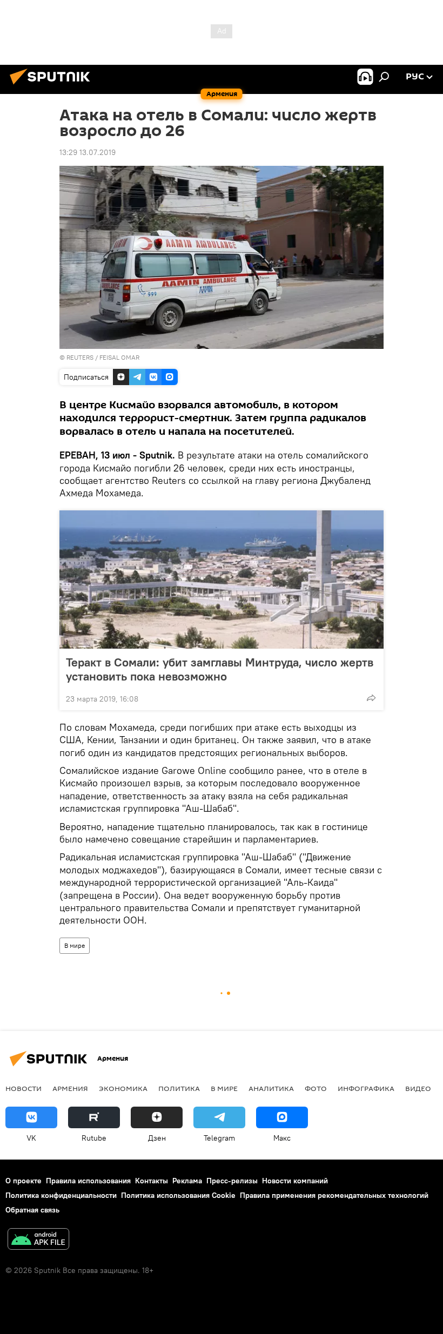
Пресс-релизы (232, 1180)
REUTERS (79, 357)
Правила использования (88, 1180)
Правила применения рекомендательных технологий (334, 1195)
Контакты (151, 1180)
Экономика (123, 1088)
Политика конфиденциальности (61, 1195)
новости (23, 1088)
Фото (316, 1088)
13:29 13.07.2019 (87, 152)
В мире (74, 945)
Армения (70, 1088)
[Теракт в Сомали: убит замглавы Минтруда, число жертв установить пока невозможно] (221, 579)
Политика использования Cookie (178, 1195)
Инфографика (366, 1088)
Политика (179, 1088)
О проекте (23, 1180)
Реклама (187, 1180)
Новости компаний (295, 1180)
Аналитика (271, 1088)
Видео (418, 1088)
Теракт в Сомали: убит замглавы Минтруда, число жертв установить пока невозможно (219, 669)
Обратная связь (32, 1210)
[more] (371, 698)
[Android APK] (38, 1240)
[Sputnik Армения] (52, 86)
